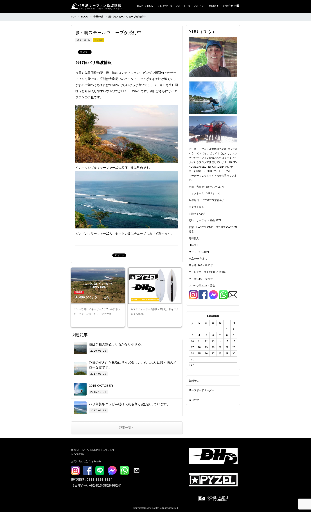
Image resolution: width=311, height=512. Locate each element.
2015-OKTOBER (101, 385)
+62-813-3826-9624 (104, 485)
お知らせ (194, 380)
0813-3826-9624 (99, 479)
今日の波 (162, 6)
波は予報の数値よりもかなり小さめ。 (116, 344)
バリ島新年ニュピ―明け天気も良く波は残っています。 (129, 404)
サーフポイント (197, 6)
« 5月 (192, 364)
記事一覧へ (126, 427)
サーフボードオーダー (201, 390)
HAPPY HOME (146, 6)
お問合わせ (215, 6)
